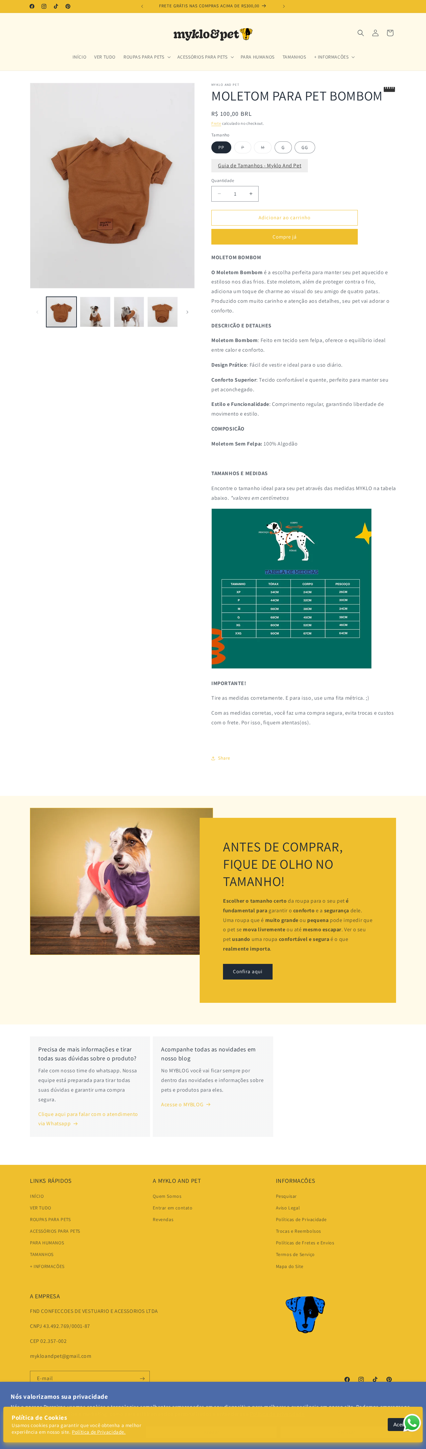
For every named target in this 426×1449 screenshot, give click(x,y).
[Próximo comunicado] (284, 6)
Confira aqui (248, 971)
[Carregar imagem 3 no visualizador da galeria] (129, 312)
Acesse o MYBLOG (182, 1104)
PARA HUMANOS (47, 1243)
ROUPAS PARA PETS (50, 1219)
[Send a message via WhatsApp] (412, 1422)
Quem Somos (167, 1196)
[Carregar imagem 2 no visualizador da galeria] (95, 312)
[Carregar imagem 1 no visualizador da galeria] (61, 312)
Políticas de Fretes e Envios (305, 1243)
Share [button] (224, 758)
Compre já (285, 237)
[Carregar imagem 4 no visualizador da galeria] (162, 312)
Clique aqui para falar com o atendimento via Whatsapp (88, 1119)
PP (221, 147)
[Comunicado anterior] (142, 6)
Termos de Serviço (295, 1254)
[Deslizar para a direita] (187, 312)
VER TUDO (40, 1208)
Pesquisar (286, 1196)
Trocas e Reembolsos (298, 1231)
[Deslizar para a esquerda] (37, 312)
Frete (216, 123)
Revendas (163, 1219)
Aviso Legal (288, 1208)
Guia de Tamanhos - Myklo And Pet (259, 165)
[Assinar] (142, 1378)
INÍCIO (37, 1196)
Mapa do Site (290, 1266)
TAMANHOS (42, 1254)
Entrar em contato (172, 1208)
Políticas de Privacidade (301, 1219)
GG (305, 147)
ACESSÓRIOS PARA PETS (55, 1231)
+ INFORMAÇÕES (47, 1266)
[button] (146, 57)
